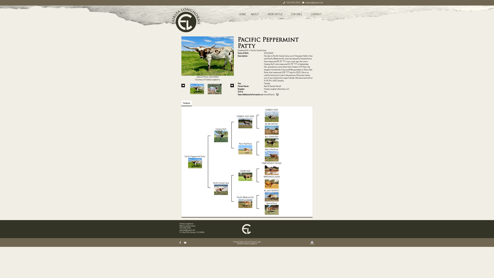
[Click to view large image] (207, 56)
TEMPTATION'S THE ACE (271, 163)
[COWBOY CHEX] (272, 116)
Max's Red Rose (271, 149)
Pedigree (186, 103)
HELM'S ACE (245, 171)
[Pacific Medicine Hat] (245, 203)
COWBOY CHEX (271, 110)
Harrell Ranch (269, 94)
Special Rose (271, 203)
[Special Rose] (272, 209)
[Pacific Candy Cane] (221, 189)
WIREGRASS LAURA (272, 177)
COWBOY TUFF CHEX (245, 116)
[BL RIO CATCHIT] (272, 130)
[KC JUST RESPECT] (272, 197)
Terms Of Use (250, 242)
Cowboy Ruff (243, 50)
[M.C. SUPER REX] (272, 143)
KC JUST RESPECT (271, 191)
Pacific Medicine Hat (245, 197)
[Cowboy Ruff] (221, 136)
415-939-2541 (293, 2)
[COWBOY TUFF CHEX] (245, 123)
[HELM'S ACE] (245, 176)
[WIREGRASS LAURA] (272, 183)
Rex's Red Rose (245, 144)
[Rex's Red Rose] (245, 150)
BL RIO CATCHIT (271, 124)
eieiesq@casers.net (314, 2)
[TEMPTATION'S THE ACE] (272, 170)
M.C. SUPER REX (271, 137)
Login (259, 242)
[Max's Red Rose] (272, 156)
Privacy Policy (238, 242)
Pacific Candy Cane (258, 50)
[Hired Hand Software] (312, 244)
